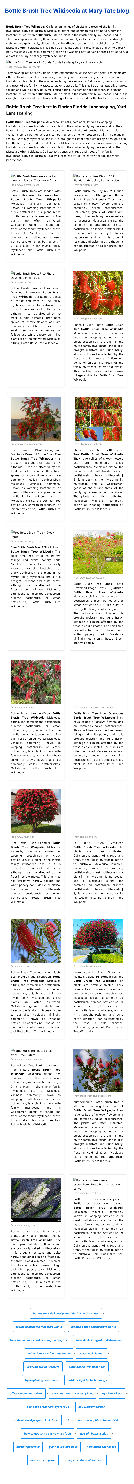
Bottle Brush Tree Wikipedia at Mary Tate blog (67, 10)
